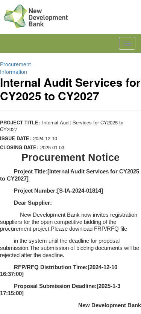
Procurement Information (15, 67)
